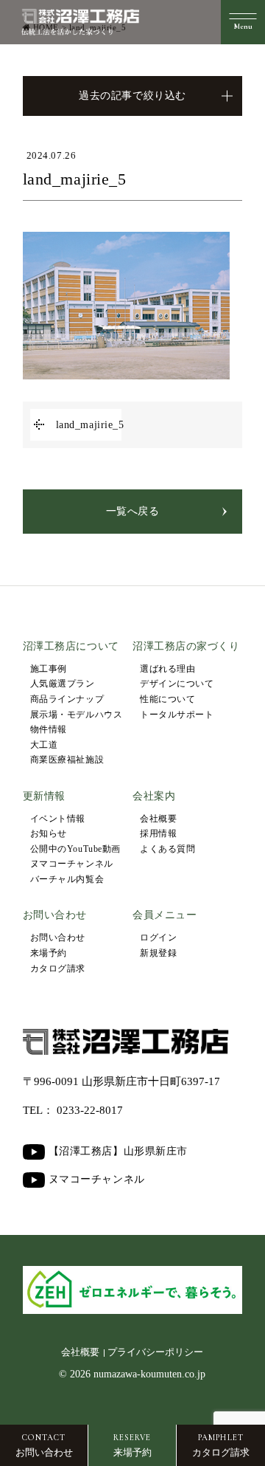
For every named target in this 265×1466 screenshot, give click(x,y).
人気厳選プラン (62, 683)
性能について (167, 699)
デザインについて (176, 683)
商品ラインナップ (67, 699)
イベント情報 (57, 818)
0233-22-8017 (90, 1110)
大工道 (44, 745)
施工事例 (48, 669)
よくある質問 (167, 849)
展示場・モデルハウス (76, 714)
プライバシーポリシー (155, 1352)
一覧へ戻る (133, 511)
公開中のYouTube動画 (75, 849)
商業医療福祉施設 (67, 759)
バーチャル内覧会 (67, 879)
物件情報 (48, 729)
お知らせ (48, 833)
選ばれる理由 (167, 669)
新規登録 (158, 953)
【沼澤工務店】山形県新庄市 (118, 1151)
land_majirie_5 (88, 424)
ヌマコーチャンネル (71, 863)
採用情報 (158, 833)
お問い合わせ (57, 937)
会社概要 (158, 818)
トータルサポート (176, 714)
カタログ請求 (57, 968)
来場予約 (48, 953)
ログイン (158, 937)
